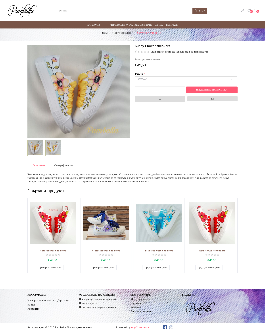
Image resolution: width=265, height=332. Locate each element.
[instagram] (171, 327)
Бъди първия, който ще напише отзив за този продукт (179, 51)
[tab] (38, 165)
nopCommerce (140, 327)
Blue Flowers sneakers (159, 251)
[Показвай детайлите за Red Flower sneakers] (53, 223)
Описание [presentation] (39, 165)
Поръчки (136, 303)
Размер (139, 74)
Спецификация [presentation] (63, 165)
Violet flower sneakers (106, 251)
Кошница (136, 307)
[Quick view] (53, 223)
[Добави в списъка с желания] (66, 267)
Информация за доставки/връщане (131, 25)
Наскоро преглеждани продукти (98, 298)
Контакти (172, 25)
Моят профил (139, 298)
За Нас (159, 25)
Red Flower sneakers (53, 251)
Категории (93, 25)
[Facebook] (165, 327)
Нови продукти (88, 303)
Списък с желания (141, 311)
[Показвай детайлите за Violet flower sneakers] (106, 223)
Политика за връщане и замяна (97, 307)
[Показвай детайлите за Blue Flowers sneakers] (159, 223)
